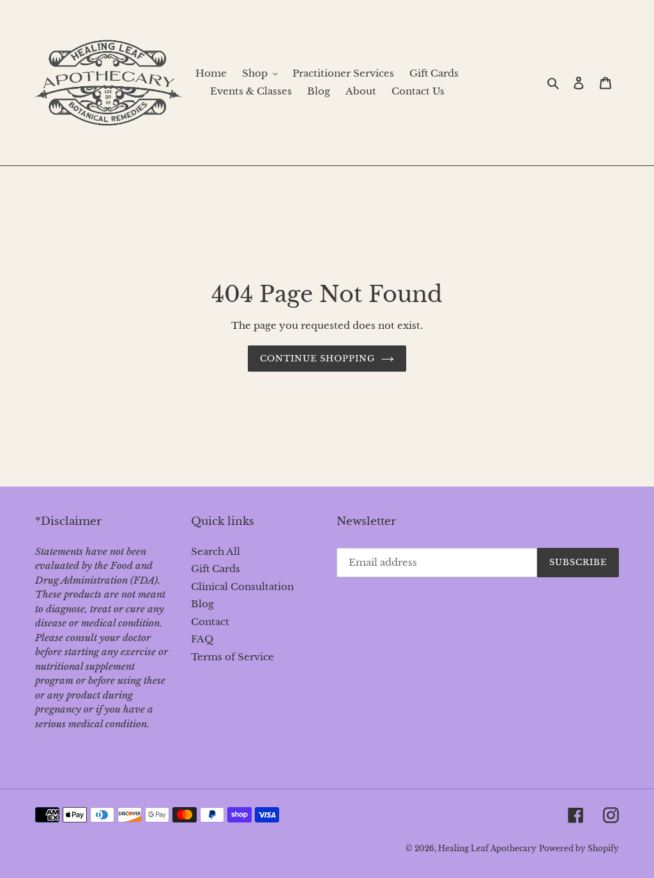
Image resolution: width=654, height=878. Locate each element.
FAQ (202, 639)
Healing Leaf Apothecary (487, 848)
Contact (210, 622)
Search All (215, 551)
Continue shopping (318, 358)
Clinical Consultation (242, 586)
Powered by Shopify (579, 848)
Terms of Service (232, 657)
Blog (202, 604)
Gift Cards (215, 569)
